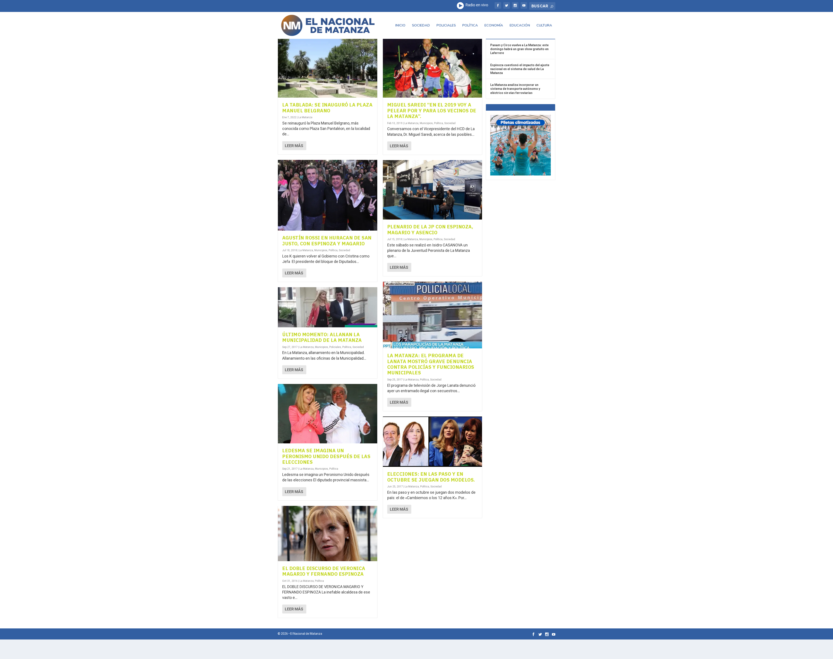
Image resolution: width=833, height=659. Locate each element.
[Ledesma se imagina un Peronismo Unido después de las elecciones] (327, 413)
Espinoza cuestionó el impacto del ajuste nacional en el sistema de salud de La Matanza (519, 69)
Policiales (446, 26)
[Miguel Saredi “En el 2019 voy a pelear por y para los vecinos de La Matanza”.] (432, 68)
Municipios (320, 250)
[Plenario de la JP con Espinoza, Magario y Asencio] (432, 190)
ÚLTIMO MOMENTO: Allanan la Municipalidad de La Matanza (322, 337)
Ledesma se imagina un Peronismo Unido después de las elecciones (326, 456)
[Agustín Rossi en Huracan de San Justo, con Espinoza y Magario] (327, 195)
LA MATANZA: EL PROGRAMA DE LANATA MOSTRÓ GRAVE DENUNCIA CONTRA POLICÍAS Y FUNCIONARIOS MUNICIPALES (430, 364)
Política (470, 26)
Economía (493, 26)
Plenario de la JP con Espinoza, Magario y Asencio (430, 229)
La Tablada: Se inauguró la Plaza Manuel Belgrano (327, 107)
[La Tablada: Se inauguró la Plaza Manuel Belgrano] (327, 68)
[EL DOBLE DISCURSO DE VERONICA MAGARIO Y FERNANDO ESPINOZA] (327, 533)
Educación (520, 26)
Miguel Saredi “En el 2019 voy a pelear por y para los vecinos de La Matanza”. (431, 110)
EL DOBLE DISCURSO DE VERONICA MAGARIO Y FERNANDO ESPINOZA (323, 571)
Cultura (544, 26)
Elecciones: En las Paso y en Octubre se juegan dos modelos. (431, 477)
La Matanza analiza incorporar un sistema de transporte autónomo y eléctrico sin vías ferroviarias (515, 88)
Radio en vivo (476, 5)
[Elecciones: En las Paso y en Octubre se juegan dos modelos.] (432, 441)
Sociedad (421, 26)
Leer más (294, 145)
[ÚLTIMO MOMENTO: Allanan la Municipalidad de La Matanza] (327, 307)
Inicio (400, 26)
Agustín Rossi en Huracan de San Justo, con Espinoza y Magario (327, 240)
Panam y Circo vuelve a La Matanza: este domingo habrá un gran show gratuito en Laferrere (519, 49)
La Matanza (305, 117)
